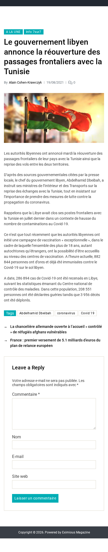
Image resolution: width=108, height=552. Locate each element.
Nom (16, 437)
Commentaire (26, 394)
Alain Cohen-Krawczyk (25, 82)
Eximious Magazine (76, 532)
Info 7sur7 (33, 32)
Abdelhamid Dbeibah (35, 313)
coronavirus (66, 313)
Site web (20, 476)
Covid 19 (88, 313)
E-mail (18, 456)
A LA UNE (13, 32)
